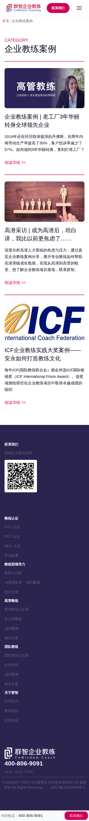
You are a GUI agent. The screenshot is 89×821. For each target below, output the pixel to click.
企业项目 (11, 665)
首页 (5, 21)
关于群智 (11, 692)
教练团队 (11, 711)
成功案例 (33, 582)
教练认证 (11, 518)
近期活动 (11, 720)
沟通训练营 (13, 582)
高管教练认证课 (17, 609)
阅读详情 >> (15, 162)
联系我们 (58, 8)
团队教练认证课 (17, 655)
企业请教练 (13, 619)
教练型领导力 (15, 564)
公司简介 (11, 701)
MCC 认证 (12, 546)
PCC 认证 (12, 536)
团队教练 (11, 646)
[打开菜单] (79, 8)
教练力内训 (13, 573)
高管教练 (11, 600)
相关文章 (11, 592)
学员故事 (11, 555)
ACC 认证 (12, 527)
